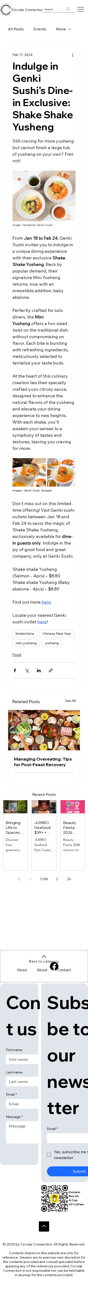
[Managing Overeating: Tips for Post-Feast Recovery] (44, 730)
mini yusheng (26, 643)
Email (11, 1094)
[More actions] (73, 55)
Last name (14, 1072)
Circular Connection (28, 10)
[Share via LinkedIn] (38, 670)
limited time (25, 633)
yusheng (52, 643)
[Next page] (57, 879)
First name (14, 1050)
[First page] (19, 879)
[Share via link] (50, 670)
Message (14, 1117)
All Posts (16, 29)
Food (16, 655)
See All (70, 701)
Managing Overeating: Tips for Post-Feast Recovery (43, 761)
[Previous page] (30, 879)
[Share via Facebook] (14, 670)
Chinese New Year (57, 633)
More (61, 29)
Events (39, 29)
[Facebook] (54, 966)
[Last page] (69, 879)
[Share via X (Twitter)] (26, 670)
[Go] (44, 1226)
